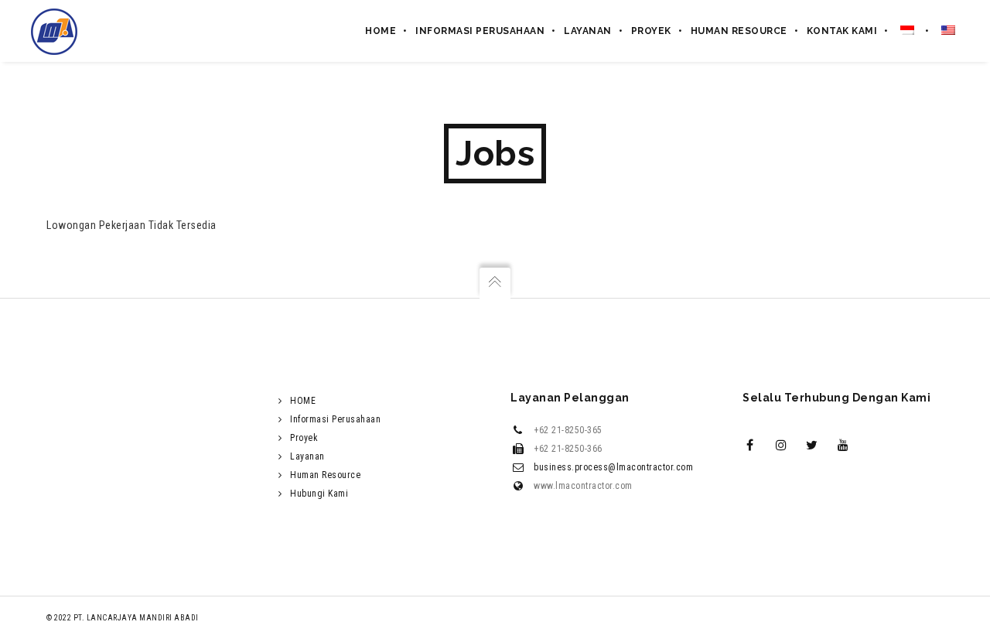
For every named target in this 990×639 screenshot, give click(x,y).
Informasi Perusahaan (335, 419)
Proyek (651, 31)
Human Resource (325, 475)
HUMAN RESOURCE (739, 31)
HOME (380, 31)
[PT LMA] (54, 31)
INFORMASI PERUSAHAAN (479, 31)
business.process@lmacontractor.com (613, 467)
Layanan (307, 456)
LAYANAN (588, 31)
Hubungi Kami (319, 493)
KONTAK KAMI (842, 31)
